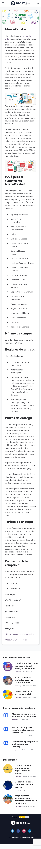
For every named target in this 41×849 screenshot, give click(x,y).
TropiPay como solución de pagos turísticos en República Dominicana (26, 799)
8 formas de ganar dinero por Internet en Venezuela (24, 715)
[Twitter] (12, 831)
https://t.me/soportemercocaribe (19, 634)
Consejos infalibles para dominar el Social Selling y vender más (26, 666)
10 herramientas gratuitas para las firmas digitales (24, 680)
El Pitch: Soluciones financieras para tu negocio (24, 784)
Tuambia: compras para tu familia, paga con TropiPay (24, 744)
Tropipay (18, 671)
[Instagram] (24, 831)
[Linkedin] (29, 831)
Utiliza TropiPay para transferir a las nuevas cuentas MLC (22, 730)
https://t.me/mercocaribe (16, 640)
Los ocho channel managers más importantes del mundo (23, 769)
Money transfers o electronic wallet (23, 692)
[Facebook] (18, 831)
